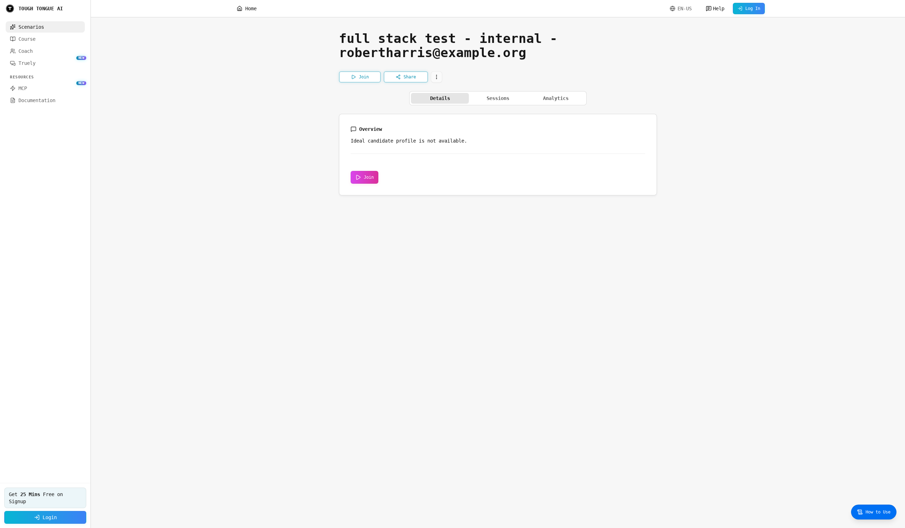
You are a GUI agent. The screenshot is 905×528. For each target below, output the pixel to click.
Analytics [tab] (556, 98)
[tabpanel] (498, 154)
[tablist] (498, 98)
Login (50, 517)
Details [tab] (440, 98)
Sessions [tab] (498, 98)
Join (369, 177)
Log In (752, 8)
